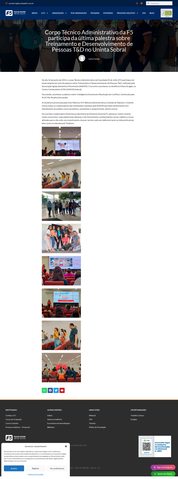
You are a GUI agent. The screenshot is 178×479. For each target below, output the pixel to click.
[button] (66, 446)
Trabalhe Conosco (137, 415)
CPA (144, 13)
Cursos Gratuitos (12, 423)
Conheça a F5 (11, 415)
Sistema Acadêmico (54, 419)
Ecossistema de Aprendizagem (58, 423)
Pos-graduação (79, 13)
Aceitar (14, 468)
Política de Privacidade (35, 474)
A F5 (43, 13)
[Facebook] (141, 3)
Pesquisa (95, 13)
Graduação (58, 13)
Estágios (134, 419)
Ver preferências (57, 468)
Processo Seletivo (126, 13)
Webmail (92, 415)
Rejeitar (35, 468)
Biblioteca (51, 427)
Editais (49, 415)
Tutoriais (92, 423)
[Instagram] (137, 3)
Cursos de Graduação (14, 419)
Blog (152, 13)
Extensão (108, 13)
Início (34, 13)
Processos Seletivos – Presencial (18, 427)
